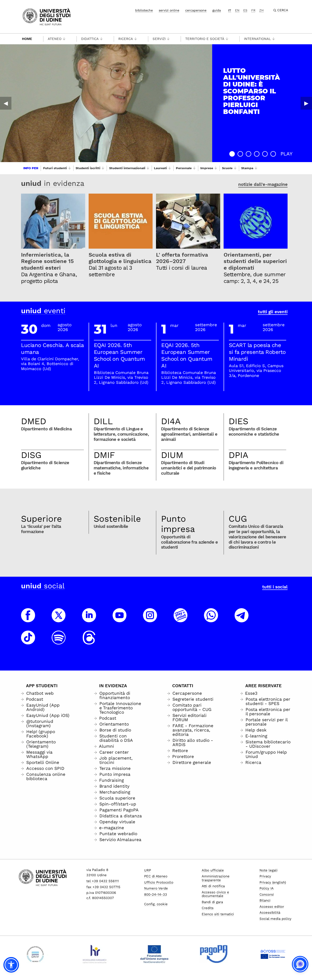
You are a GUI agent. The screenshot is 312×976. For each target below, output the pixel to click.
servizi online (169, 10)
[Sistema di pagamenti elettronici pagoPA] (213, 954)
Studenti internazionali (127, 168)
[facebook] (28, 619)
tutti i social (275, 586)
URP (147, 870)
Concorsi (266, 894)
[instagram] (150, 619)
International (257, 39)
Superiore (41, 519)
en (237, 10)
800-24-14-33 (155, 894)
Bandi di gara (212, 902)
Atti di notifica (213, 886)
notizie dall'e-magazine (263, 184)
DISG (31, 455)
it (229, 10)
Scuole (227, 168)
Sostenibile (117, 519)
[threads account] (89, 642)
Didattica (90, 39)
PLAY (286, 154)
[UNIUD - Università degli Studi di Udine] (46, 16)
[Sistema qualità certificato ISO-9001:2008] (35, 954)
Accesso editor (271, 907)
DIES (238, 421)
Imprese (206, 168)
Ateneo (54, 39)
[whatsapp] (211, 619)
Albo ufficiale (213, 870)
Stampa (247, 168)
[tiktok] (28, 642)
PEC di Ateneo (155, 876)
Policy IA (266, 888)
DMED (33, 421)
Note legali (268, 870)
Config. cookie (156, 904)
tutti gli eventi (273, 311)
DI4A (171, 421)
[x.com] (59, 619)
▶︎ (306, 103)
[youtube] (120, 619)
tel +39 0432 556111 (102, 881)
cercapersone (195, 10)
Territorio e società (204, 39)
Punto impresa (178, 524)
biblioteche (144, 10)
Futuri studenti (55, 168)
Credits (208, 908)
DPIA (238, 455)
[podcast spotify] (59, 642)
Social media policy (275, 919)
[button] (232, 154)
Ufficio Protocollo (158, 882)
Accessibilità (269, 912)
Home (27, 39)
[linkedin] (89, 619)
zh (261, 10)
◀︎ (6, 103)
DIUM (172, 455)
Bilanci (264, 900)
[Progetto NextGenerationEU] (154, 954)
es (245, 10)
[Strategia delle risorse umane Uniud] (94, 954)
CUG (238, 519)
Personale (184, 168)
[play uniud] (181, 619)
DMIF (104, 455)
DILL (103, 421)
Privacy (265, 876)
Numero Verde (156, 888)
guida (216, 10)
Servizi (159, 39)
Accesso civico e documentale (215, 894)
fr (253, 10)
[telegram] (242, 619)
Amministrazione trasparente (216, 878)
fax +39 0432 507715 (103, 887)
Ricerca (125, 39)
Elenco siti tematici (218, 914)
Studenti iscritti (88, 168)
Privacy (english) (272, 882)
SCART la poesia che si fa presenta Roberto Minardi (257, 352)
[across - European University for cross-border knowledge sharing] (273, 954)
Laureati (160, 168)
